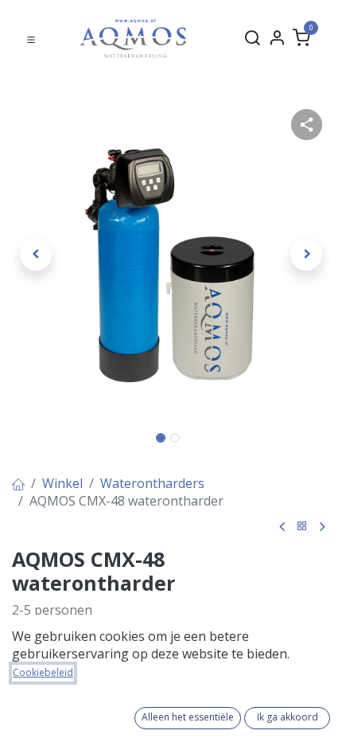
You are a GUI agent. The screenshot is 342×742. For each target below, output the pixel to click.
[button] (36, 255)
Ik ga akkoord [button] (287, 717)
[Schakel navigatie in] (31, 38)
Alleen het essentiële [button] (188, 717)
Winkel (62, 483)
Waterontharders (152, 483)
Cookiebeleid (43, 672)
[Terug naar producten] (302, 526)
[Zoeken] (252, 38)
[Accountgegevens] (277, 38)
